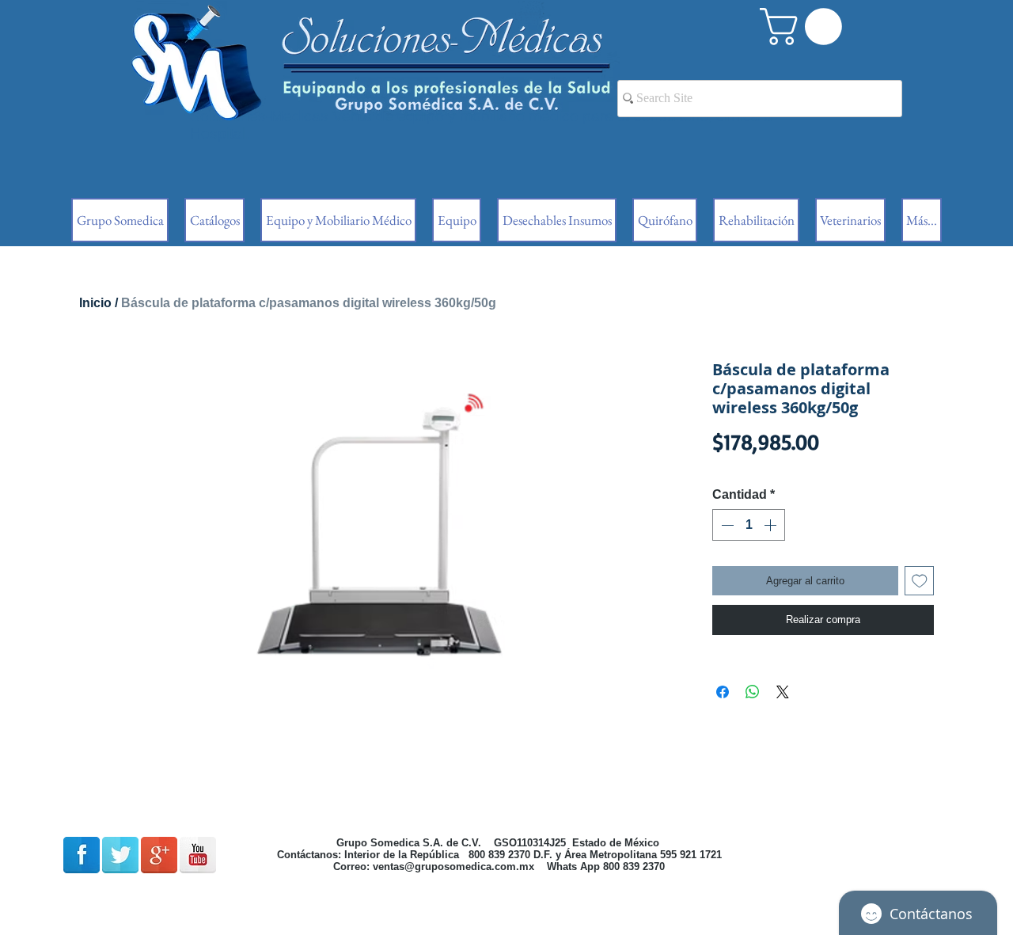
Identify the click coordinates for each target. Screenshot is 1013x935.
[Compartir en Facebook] (722, 691)
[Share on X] (782, 691)
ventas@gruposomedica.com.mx (453, 866)
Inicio (95, 303)
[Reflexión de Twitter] (120, 855)
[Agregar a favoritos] (920, 581)
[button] (805, 26)
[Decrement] (726, 525)
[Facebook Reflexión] (81, 855)
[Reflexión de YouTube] (198, 855)
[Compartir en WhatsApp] (752, 691)
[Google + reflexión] (159, 855)
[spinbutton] (749, 525)
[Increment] (772, 525)
